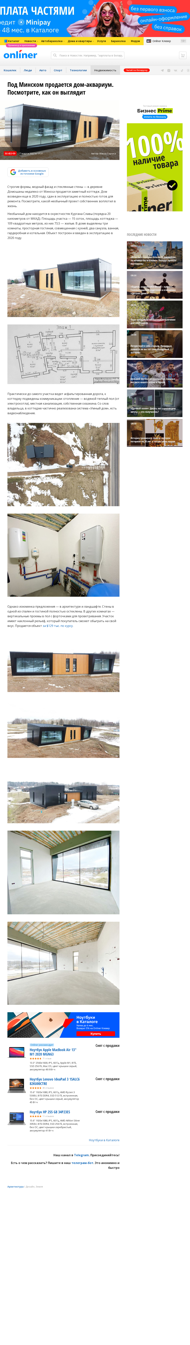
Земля (39, 1186)
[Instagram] (169, 70)
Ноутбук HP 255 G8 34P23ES (50, 1111)
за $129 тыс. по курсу (58, 626)
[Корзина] (182, 55)
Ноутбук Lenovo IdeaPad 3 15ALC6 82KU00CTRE (55, 1081)
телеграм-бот (82, 1163)
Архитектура (15, 1186)
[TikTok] (182, 70)
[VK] (175, 70)
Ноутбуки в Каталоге (104, 1140)
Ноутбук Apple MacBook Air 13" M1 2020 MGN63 (53, 1052)
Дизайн (30, 1186)
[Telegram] (162, 70)
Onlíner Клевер (162, 41)
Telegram (81, 1155)
